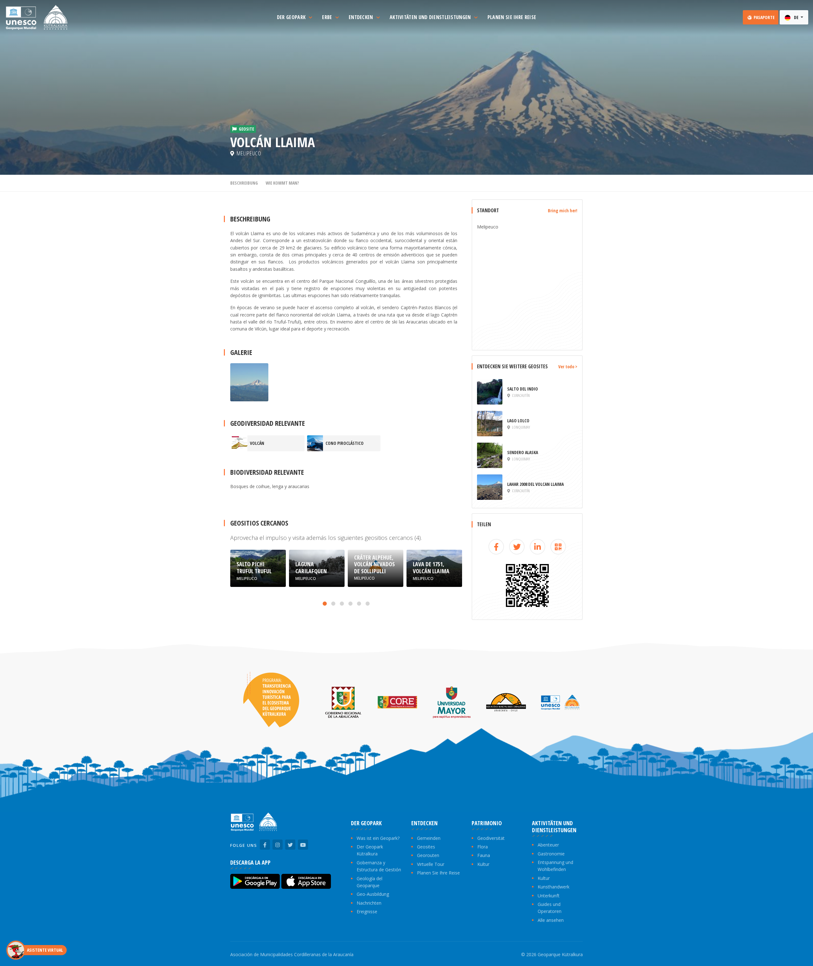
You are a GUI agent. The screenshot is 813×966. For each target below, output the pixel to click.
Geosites (426, 847)
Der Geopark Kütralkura (370, 850)
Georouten (428, 855)
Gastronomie (551, 854)
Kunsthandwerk (553, 887)
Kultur (483, 864)
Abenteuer (548, 845)
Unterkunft (549, 896)
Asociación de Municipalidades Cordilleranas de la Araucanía (291, 954)
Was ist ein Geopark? (378, 838)
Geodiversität (491, 838)
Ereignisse (367, 911)
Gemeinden (428, 838)
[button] (324, 603)
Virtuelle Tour (430, 864)
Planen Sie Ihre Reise (438, 873)
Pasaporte (764, 17)
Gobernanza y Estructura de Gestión (379, 866)
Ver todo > (567, 367)
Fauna (483, 855)
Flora (482, 847)
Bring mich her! (562, 210)
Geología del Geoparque (369, 881)
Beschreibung (244, 183)
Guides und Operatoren (549, 907)
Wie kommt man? (282, 183)
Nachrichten (369, 903)
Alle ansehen (551, 920)
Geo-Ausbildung (373, 894)
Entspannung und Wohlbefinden (555, 865)
